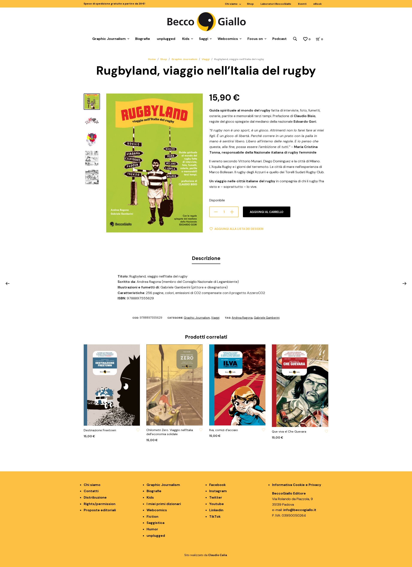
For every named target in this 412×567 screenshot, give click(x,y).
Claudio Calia (217, 555)
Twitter (215, 497)
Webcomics (228, 38)
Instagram (218, 491)
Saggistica (155, 522)
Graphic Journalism (109, 38)
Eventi (302, 4)
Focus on (255, 38)
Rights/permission (99, 504)
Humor (152, 529)
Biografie (142, 38)
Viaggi (206, 59)
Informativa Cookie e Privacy (296, 485)
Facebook (217, 485)
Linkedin (216, 510)
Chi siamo (231, 4)
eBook (317, 4)
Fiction (152, 516)
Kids (185, 38)
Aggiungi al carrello (266, 212)
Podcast (279, 38)
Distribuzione (95, 497)
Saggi (203, 38)
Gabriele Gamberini (267, 318)
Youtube (216, 504)
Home (152, 59)
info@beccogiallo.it (299, 510)
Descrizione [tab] (206, 258)
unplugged (166, 38)
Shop (250, 4)
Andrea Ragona (242, 318)
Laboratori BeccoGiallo (276, 4)
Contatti (91, 491)
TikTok (215, 516)
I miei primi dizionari (164, 504)
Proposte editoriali (100, 510)
